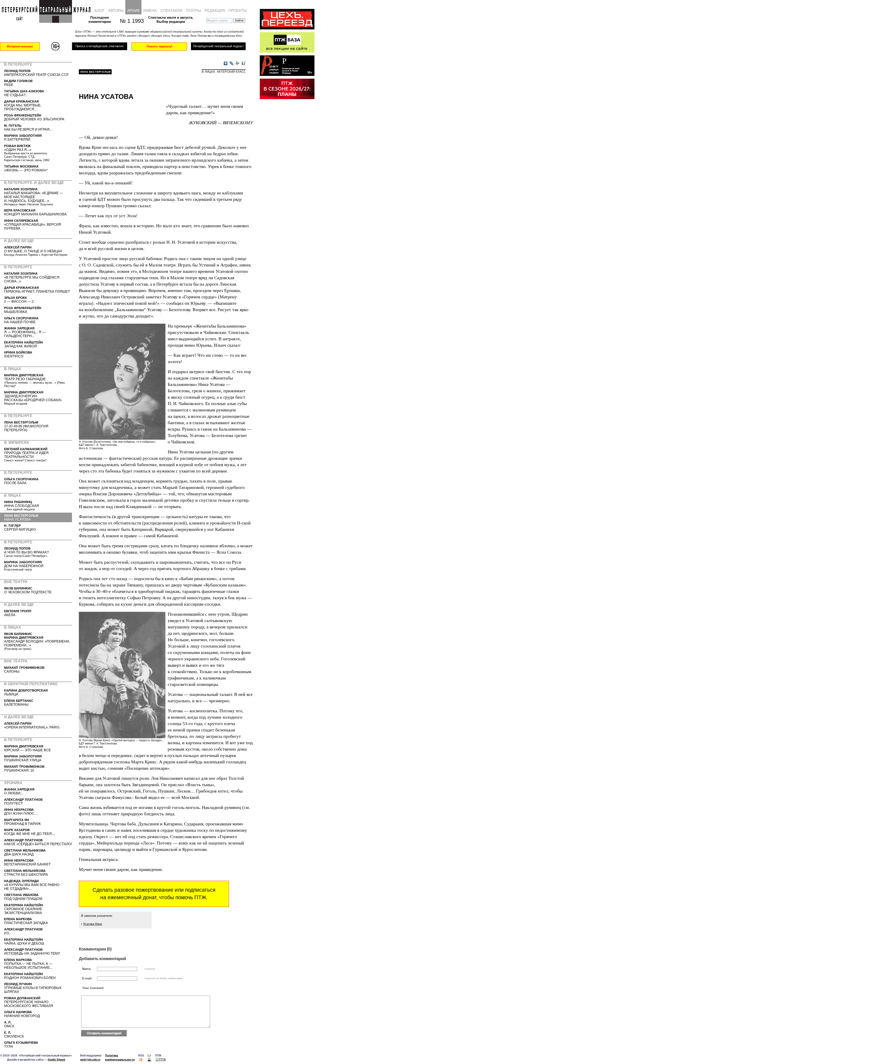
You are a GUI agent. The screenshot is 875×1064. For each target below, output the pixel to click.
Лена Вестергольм (95, 71)
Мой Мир (237, 63)
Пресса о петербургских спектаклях (99, 46)
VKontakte (225, 63)
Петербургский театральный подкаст (218, 46)
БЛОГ (100, 11)
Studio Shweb (56, 1059)
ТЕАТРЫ (193, 11)
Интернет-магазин (20, 46)
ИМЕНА (150, 11)
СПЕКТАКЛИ (171, 11)
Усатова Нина (92, 924)
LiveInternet (243, 63)
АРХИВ (133, 11)
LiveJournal (231, 63)
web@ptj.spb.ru (90, 1059)
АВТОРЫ (116, 11)
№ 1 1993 (129, 21)
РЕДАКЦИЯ (215, 11)
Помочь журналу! (159, 46)
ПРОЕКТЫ (238, 11)
